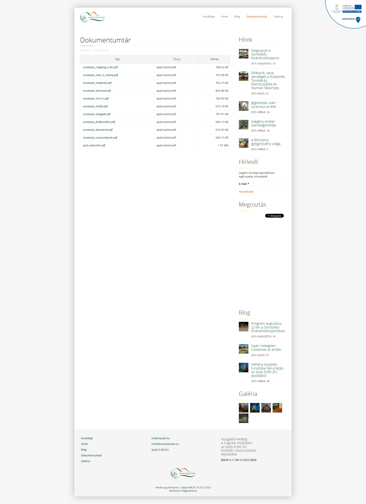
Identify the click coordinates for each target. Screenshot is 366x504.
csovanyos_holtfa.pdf (95, 106)
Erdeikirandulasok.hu (165, 444)
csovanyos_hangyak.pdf (96, 114)
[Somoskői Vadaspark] (266, 408)
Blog (237, 16)
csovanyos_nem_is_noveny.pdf (100, 75)
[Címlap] (92, 18)
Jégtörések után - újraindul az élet (264, 105)
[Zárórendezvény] (243, 408)
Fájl (117, 59)
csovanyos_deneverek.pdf (97, 129)
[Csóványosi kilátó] (255, 408)
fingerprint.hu (189, 491)
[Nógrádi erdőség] (243, 418)
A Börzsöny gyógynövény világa (266, 142)
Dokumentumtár (256, 16)
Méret (214, 59)
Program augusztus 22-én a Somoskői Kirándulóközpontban (268, 327)
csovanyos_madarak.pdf (97, 83)
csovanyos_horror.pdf (95, 98)
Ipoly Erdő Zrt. (160, 449)
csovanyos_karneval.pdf (97, 90)
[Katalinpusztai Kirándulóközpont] (277, 408)
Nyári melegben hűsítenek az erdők (266, 348)
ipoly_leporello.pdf (94, 145)
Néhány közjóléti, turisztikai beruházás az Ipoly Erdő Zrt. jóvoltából (267, 370)
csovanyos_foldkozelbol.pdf (99, 122)
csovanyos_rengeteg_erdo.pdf (100, 67)
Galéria (278, 16)
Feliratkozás (246, 191)
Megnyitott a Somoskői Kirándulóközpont (265, 54)
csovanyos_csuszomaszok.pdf (100, 137)
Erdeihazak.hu (161, 438)
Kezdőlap (209, 16)
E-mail (244, 184)
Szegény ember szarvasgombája (263, 123)
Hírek (224, 16)
